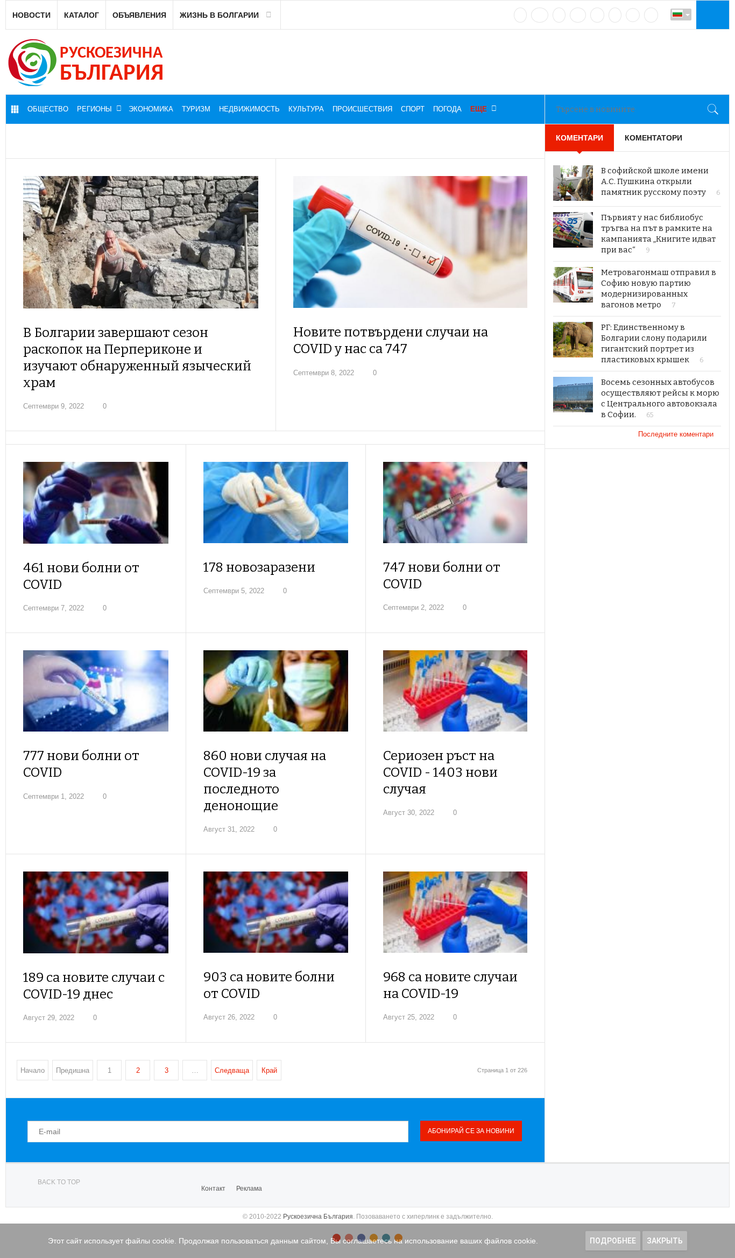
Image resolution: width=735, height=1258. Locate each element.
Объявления (139, 15)
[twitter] (559, 15)
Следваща (232, 1070)
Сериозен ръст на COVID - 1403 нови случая (440, 772)
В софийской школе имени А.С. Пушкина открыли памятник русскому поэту (655, 181)
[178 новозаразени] (275, 502)
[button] (711, 14)
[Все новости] (14, 109)
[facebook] (539, 15)
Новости (31, 15)
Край (269, 1070)
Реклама (249, 1188)
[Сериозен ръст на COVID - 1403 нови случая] (455, 691)
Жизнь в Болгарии (219, 15)
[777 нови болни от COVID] (95, 691)
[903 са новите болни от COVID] (275, 912)
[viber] (633, 15)
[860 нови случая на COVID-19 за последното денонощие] (275, 691)
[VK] (520, 15)
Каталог (81, 15)
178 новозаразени (259, 567)
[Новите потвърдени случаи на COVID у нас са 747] (410, 242)
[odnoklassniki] (578, 15)
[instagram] (597, 15)
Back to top (59, 1182)
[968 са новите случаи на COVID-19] (455, 912)
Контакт (213, 1188)
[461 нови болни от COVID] (95, 502)
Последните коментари (677, 434)
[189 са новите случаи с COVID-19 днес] (95, 912)
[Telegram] (615, 15)
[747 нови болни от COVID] (455, 502)
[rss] (651, 15)
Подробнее (613, 1240)
